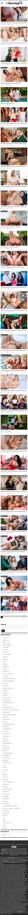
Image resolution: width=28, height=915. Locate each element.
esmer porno (24, 859)
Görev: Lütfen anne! (6, 431)
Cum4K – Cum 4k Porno (8, 673)
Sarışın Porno (6, 784)
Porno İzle (5, 769)
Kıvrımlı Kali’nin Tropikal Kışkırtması (10, 247)
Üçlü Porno (5, 801)
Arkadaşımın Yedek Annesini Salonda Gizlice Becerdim (14, 410)
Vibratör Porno (6, 813)
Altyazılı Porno (6, 640)
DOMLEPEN (19, 912)
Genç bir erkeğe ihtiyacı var (8, 103)
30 (21, 619)
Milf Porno (5, 750)
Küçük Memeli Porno (7, 729)
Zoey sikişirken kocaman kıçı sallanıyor (10, 226)
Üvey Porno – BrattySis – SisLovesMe (11, 808)
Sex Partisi (5, 786)
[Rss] (14, 843)
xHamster (5, 815)
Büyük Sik (5, 669)
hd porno (10, 857)
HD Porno (5, 705)
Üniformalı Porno (7, 803)
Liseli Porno (5, 738)
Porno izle (23, 853)
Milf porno (6, 861)
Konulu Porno (6, 726)
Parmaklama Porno (7, 762)
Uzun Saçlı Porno (6, 810)
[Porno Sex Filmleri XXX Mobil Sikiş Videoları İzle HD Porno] (14, 3)
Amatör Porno (6, 642)
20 (18, 617)
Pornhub (5, 767)
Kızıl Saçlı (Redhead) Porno (9, 724)
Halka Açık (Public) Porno (8, 702)
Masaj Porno (6, 741)
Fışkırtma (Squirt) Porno (8, 688)
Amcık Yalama (6, 647)
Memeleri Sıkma (6, 748)
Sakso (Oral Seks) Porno (8, 782)
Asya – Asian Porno (7, 654)
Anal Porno (5, 649)
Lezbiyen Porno (6, 733)
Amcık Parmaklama (7, 645)
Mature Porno (6, 745)
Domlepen (3, 849)
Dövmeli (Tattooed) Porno (9, 681)
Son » (2, 620)
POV (4, 772)
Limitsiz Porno (6, 736)
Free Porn (5, 690)
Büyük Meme (6, 666)
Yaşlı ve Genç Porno (7, 822)
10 (15, 617)
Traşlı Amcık (5, 796)
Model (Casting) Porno (8, 753)
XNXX (4, 818)
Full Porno (5, 695)
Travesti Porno (6, 798)
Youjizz (4, 825)
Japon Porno (6, 717)
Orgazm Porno (6, 757)
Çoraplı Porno (6, 671)
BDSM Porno (6, 659)
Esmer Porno (6, 683)
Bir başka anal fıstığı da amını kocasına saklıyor (13, 267)
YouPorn (5, 827)
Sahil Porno (5, 779)
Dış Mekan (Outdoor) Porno (9, 678)
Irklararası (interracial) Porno (9, 714)
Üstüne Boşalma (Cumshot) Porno (10, 806)
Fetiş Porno (5, 685)
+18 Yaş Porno (6, 637)
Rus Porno (5, 777)
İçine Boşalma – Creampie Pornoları (11, 709)
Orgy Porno (5, 760)
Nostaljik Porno (6, 755)
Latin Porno (5, 731)
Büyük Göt (5, 664)
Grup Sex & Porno (7, 700)
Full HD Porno (6, 693)
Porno (13, 847)
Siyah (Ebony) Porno (7, 789)
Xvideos (4, 820)
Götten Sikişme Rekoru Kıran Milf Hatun (11, 83)
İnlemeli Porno (6, 712)
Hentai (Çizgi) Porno (7, 707)
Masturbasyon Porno (7, 743)
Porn (4, 765)
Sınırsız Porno (6, 791)
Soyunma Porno (6, 794)
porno (2, 853)
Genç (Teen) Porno (7, 697)
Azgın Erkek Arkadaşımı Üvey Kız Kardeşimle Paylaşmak (14, 143)
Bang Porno (5, 657)
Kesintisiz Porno (6, 719)
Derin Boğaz (5, 676)
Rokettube (5, 774)
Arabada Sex (6, 652)
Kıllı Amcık (5, 721)
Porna (7, 910)
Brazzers (5, 661)
